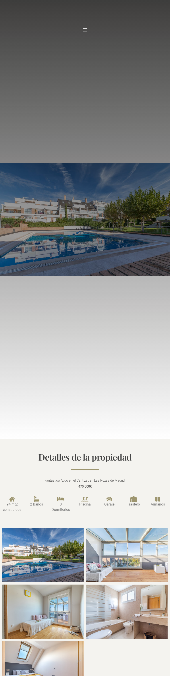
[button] (85, 29)
